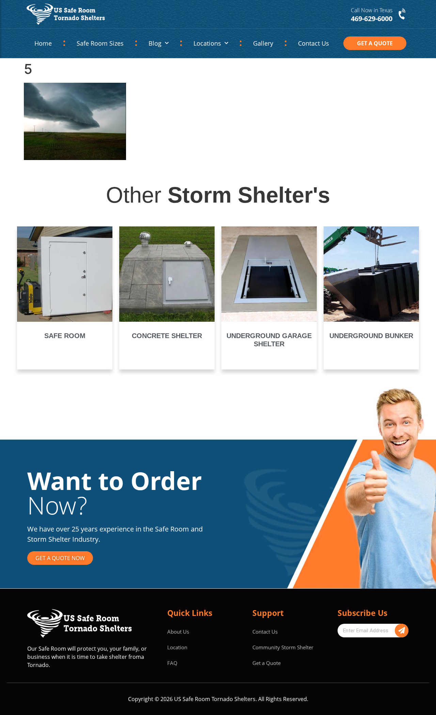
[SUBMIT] (401, 630)
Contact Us (313, 43)
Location (177, 647)
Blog (155, 43)
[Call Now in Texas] (403, 14)
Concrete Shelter (167, 335)
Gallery (263, 43)
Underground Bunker (371, 335)
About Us (178, 631)
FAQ (172, 663)
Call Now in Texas (371, 10)
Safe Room (64, 335)
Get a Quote (266, 663)
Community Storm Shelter (282, 647)
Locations (207, 43)
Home (43, 43)
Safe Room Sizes (100, 43)
